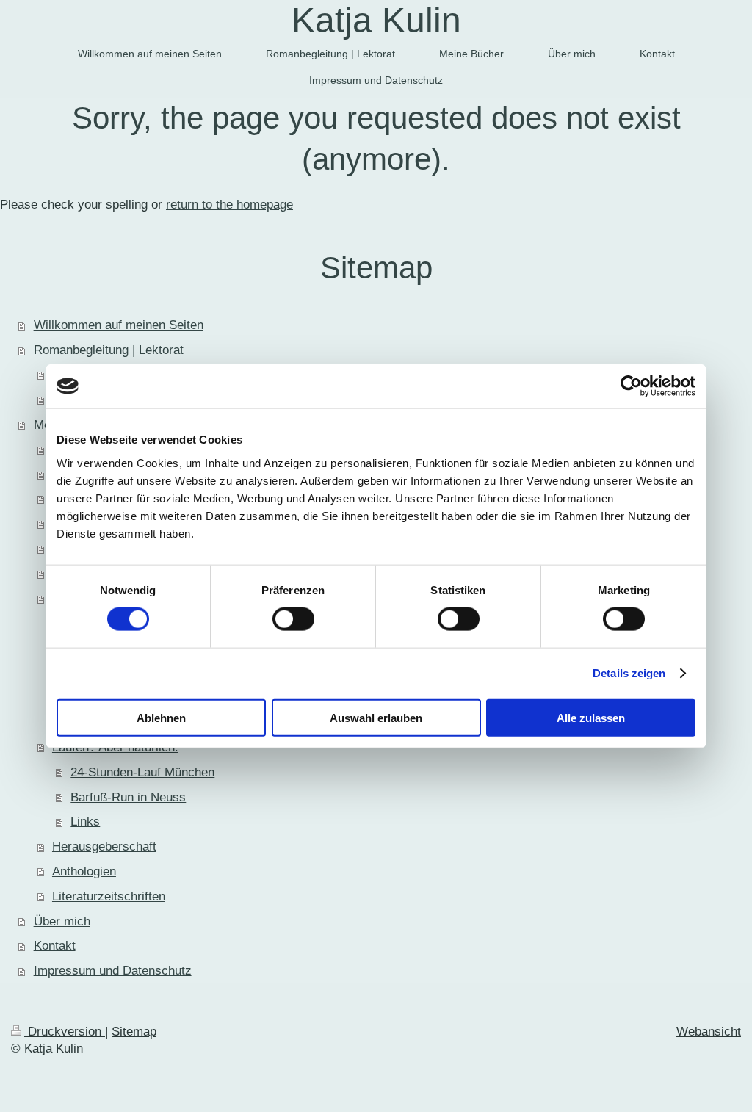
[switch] (293, 619)
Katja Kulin (376, 20)
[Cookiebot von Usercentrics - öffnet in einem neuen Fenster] (631, 386)
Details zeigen (629, 673)
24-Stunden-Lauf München (142, 772)
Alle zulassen (591, 717)
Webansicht (708, 1032)
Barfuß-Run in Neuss (128, 797)
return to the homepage (229, 205)
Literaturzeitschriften (108, 896)
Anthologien (84, 871)
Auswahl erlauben (376, 717)
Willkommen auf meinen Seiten (118, 325)
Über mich (62, 921)
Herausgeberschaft (104, 846)
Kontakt (55, 946)
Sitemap (134, 1032)
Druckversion (64, 1032)
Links (85, 821)
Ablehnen (161, 717)
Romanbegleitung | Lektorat (109, 350)
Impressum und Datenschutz (113, 971)
